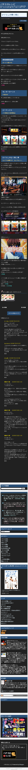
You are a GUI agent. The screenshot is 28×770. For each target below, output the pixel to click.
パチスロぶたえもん (6, 619)
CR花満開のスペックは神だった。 (10, 665)
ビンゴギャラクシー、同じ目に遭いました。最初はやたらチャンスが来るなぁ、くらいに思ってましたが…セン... (14, 512)
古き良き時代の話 (5, 548)
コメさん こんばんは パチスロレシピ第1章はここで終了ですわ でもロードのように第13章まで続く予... (15, 497)
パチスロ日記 (23, 20)
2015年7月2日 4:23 (17, 381)
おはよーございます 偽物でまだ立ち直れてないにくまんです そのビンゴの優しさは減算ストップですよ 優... (14, 520)
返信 (5, 338)
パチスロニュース (5, 553)
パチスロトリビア (5, 555)
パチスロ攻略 (4, 546)
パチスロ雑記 (4, 544)
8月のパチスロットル (12, 640)
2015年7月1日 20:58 (14, 358)
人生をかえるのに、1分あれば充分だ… (11, 610)
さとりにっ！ (4, 612)
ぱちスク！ (4, 623)
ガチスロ (3, 605)
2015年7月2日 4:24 (17, 410)
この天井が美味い (5, 559)
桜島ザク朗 (7, 381)
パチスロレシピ (8, 4)
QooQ (16, 769)
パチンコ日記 (4, 540)
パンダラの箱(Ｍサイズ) (7, 616)
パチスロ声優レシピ (6, 601)
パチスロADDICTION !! (7, 603)
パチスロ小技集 (5, 550)
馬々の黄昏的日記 (5, 608)
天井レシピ (4, 542)
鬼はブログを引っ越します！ (14, 652)
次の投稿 (4, 307)
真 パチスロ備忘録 (6, 606)
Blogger (21, 764)
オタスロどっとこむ (6, 614)
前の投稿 (23, 307)
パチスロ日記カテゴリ (14, 313)
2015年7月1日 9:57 (15, 343)
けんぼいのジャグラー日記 (8, 617)
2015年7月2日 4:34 (17, 435)
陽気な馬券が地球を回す (7, 621)
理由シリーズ (4, 561)
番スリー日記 (4, 552)
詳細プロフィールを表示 (7, 691)
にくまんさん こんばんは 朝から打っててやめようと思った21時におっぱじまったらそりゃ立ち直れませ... (15, 504)
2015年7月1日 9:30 (14, 321)
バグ (2, 557)
